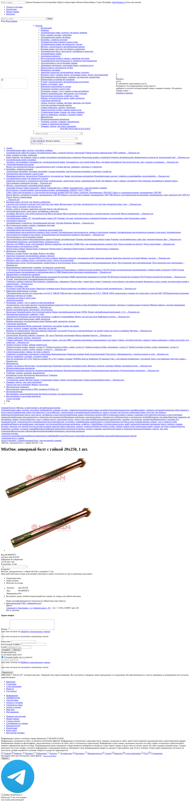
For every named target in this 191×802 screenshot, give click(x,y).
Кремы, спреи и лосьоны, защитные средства (26, 209)
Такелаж (94, 436)
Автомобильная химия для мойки (56, 37)
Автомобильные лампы (51, 54)
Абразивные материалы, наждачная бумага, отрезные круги (67, 65)
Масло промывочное (130, 213)
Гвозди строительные (22, 197)
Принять (5, 758)
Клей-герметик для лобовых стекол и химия (25, 157)
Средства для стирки (50, 204)
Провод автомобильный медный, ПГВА (69, 312)
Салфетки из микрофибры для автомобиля (137, 176)
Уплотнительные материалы (132, 370)
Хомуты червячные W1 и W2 (19, 359)
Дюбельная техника (72, 436)
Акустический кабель (41, 312)
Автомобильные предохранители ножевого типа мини (141, 232)
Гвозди (9, 197)
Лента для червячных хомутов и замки (168, 359)
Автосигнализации (14, 300)
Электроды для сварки (52, 326)
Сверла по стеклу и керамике (116, 331)
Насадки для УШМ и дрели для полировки (25, 244)
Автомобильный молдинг (43, 223)
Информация (12, 695)
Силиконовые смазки (49, 380)
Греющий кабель (24, 312)
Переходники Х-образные (107, 249)
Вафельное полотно (107, 317)
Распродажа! (46, 28)
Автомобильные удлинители (19, 223)
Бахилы (94, 335)
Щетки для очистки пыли (86, 317)
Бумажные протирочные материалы (35, 317)
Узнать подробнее (49, 756)
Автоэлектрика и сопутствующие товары (59, 63)
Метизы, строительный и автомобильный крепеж (63, 47)
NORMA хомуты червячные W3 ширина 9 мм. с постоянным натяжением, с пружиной (111, 359)
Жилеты (76, 223)
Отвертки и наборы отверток (19, 281)
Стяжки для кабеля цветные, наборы (133, 340)
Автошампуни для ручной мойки (81, 162)
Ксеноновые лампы (137, 218)
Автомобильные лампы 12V (18, 218)
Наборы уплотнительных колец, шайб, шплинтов (63, 98)
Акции (9, 148)
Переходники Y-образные (37, 249)
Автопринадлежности (50, 56)
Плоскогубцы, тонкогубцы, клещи (85, 281)
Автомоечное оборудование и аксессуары (59, 42)
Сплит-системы (13, 398)
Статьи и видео (13, 721)
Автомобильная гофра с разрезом (51, 153)
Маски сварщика (82, 335)
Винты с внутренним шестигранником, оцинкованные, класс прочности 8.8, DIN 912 (152, 195)
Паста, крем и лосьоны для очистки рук (23, 206)
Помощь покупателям (16, 716)
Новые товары (12, 719)
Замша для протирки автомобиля (79, 176)
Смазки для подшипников (71, 380)
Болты (9, 190)
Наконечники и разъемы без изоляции (58, 79)
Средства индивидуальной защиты (56, 105)
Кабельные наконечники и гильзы (56, 86)
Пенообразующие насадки (105, 176)
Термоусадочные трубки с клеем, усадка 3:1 (65, 347)
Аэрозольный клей (167, 157)
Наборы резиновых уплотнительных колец (25, 321)
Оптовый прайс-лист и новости (18, 657)
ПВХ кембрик (119, 153)
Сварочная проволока (16, 326)
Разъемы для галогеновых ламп (114, 218)
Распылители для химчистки (51, 176)
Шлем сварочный (34, 326)
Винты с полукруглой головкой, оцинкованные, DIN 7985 (87, 195)
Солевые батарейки (56, 171)
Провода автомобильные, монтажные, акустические (64, 93)
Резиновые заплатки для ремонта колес (70, 366)
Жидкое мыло (66, 204)
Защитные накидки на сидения (126, 258)
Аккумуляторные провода (17, 239)
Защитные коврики (103, 258)
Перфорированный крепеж (125, 436)
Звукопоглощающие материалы (49, 370)
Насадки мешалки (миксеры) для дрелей (49, 331)
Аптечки (60, 223)
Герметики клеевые (75, 354)
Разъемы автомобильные (64, 239)
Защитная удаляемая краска (48, 288)
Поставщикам (12, 712)
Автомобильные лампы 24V (44, 218)
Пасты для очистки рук (57, 209)
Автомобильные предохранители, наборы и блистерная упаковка (87, 232)
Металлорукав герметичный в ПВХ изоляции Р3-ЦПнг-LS (32, 389)
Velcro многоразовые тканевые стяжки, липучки (45, 340)
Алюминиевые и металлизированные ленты (97, 263)
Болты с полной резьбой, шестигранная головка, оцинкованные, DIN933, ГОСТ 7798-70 (51, 190)
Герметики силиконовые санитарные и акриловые (28, 354)
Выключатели (42, 375)
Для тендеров (12, 700)
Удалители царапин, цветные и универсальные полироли (124, 305)
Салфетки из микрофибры (62, 317)
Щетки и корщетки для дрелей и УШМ (62, 244)
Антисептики (12, 335)
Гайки (9, 192)
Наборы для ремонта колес (126, 366)
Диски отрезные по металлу (130, 244)
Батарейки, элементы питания (54, 40)
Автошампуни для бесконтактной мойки (47, 162)
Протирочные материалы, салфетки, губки (60, 96)
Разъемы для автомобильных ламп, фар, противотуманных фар (139, 239)
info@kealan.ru (118, 2)
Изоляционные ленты (16, 263)
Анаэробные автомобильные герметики (63, 157)
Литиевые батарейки (38, 171)
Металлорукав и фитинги (17, 387)
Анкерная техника (14, 188)
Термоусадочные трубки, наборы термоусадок (61, 110)
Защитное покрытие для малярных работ (76, 258)
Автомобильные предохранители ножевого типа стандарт (32, 232)
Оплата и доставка (14, 702)
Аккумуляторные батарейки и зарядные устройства (88, 171)
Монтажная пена (58, 354)
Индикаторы (29, 375)
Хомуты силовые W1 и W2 (45, 359)
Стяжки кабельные (14, 340)
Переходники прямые (15, 249)
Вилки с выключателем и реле (41, 167)
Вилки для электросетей (17, 167)
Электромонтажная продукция (20, 164)
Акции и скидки (13, 707)
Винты (9, 195)
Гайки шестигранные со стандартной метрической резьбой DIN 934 (42, 192)
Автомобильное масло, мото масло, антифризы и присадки (67, 51)
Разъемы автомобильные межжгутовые (93, 239)
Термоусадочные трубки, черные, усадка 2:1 (25, 347)
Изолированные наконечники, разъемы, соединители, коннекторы (70, 77)
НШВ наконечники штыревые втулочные (88, 277)
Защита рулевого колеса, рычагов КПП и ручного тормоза (32, 258)
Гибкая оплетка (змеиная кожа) (99, 153)
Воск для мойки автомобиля (108, 162)
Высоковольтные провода (41, 239)
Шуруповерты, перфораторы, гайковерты (51, 281)
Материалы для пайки (50, 70)
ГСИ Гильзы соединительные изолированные (26, 270)
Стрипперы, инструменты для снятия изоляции (122, 281)
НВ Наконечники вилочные (18, 277)
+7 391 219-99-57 (37, 141)
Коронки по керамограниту (18, 331)
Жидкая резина (28, 288)
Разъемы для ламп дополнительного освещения (78, 218)
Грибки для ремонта (15, 366)
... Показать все (133, 153)
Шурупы (60, 436)
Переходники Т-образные (83, 249)
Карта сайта (11, 730)
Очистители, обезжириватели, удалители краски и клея (130, 354)
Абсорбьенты (12, 317)
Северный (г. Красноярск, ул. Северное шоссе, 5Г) (28, 608)
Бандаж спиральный (76, 153)
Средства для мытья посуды (85, 204)
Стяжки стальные (65, 359)
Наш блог (10, 709)
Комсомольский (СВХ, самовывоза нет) (24, 603)
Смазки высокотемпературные (96, 380)
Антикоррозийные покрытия (51, 305)
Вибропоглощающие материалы (20, 370)
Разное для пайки (30, 253)
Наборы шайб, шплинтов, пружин (60, 321)
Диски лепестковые (152, 244)
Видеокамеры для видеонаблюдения (22, 394)
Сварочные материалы (51, 100)
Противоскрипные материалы (77, 370)
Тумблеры (52, 375)
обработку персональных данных (35, 631)
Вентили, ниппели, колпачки (101, 366)
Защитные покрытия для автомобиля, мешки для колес (65, 72)
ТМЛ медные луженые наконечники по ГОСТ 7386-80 (84, 293)
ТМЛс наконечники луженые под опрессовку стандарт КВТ (136, 293)
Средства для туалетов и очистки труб (23, 204)
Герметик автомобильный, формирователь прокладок (134, 157)
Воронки (68, 223)
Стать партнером (13, 686)
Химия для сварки (71, 326)
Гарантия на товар (14, 705)
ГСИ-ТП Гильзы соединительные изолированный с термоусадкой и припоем (136, 270)
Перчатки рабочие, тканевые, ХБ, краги (36, 335)
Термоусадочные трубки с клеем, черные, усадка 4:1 (29, 349)
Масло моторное (55, 213)
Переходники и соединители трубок (57, 68)
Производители (13, 726)
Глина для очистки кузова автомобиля (81, 305)
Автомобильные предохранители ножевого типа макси (65, 235)
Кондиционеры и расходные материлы (23, 396)
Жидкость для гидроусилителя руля (31, 213)
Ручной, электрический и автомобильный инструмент (65, 82)
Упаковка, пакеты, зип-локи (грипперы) (58, 126)
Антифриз (10, 213)
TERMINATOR (13, 698)
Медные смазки (32, 380)
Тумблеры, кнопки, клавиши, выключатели (60, 121)
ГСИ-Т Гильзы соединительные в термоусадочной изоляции (74, 270)
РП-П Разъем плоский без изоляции (156, 277)
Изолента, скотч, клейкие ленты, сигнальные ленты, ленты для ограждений (74, 75)
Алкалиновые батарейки (17, 171)
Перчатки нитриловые (65, 335)
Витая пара (11, 312)
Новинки (45, 30)
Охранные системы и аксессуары (55, 89)
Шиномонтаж (47, 117)
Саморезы (39, 436)
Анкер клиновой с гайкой (34, 188)
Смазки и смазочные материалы (55, 124)
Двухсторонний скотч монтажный (167, 263)
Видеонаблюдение (14, 391)
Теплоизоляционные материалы (105, 370)
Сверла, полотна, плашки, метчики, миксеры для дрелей (66, 103)
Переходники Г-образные (60, 249)
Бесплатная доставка (15, 733)
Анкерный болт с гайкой (58, 188)
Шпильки (85, 436)
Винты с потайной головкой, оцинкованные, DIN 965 (37, 195)
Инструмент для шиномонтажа (38, 366)
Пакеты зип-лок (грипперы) (18, 384)
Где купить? (11, 691)
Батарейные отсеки (14, 375)
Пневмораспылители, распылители (22, 176)
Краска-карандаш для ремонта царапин (78, 288)
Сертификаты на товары (17, 723)
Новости (10, 689)
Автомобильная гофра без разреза (21, 153)
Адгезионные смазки (15, 380)
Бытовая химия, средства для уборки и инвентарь (63, 49)
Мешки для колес (148, 258)
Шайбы (53, 436)
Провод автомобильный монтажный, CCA (107, 312)
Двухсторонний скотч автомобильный (134, 263)
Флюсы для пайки (47, 253)
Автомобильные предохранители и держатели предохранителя (69, 61)
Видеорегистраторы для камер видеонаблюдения (61, 394)
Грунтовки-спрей (14, 288)
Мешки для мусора (40, 384)
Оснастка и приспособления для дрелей (85, 331)
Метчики (134, 331)
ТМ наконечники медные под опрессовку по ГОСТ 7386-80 (32, 293)
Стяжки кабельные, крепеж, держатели (58, 107)
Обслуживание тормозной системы (22, 183)
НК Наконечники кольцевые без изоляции (50, 277)
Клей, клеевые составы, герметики (56, 35)
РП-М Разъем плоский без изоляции (123, 277)
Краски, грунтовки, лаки (52, 84)
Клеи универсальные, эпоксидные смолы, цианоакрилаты (69, 181)
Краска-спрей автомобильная (109, 288)
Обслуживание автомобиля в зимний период (158, 181)
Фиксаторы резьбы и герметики (96, 157)
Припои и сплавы (14, 253)
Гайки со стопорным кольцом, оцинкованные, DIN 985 (136, 192)
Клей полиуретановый (95, 354)
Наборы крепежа (105, 436)
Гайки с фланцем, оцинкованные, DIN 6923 (92, 192)
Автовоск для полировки (17, 162)
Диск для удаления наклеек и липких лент (98, 244)
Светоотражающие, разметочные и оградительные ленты (51, 263)
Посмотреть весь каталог (75, 129)
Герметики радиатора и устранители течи (24, 181)
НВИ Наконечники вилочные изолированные (76, 272)
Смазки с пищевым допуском (19, 228)
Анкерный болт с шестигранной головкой (88, 188)
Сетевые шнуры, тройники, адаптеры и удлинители (79, 167)
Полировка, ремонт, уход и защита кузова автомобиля (65, 91)
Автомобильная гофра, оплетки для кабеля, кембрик (64, 32)
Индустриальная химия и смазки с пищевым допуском (65, 58)
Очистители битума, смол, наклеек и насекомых (143, 162)
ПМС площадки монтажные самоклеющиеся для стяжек (92, 340)
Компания (10, 682)
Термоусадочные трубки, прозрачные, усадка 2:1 (106, 347)
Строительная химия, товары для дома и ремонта (62, 112)
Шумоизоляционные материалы (55, 119)
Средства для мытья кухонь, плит (112, 204)
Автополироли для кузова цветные (21, 305)
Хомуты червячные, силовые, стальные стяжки (62, 114)
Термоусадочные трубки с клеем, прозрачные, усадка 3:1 (154, 347)
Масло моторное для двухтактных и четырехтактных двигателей (91, 213)
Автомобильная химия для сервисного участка (61, 44)
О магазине (11, 684)
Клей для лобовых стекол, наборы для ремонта (116, 181)
